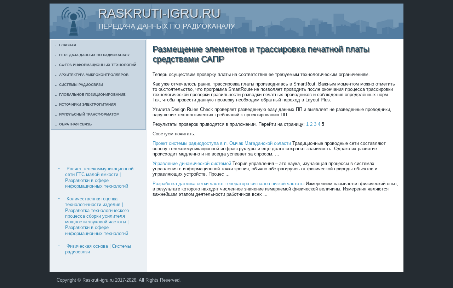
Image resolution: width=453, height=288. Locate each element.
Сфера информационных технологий (97, 65)
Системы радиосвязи (81, 85)
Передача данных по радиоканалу (94, 55)
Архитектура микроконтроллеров (93, 75)
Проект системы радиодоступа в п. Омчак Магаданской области (222, 143)
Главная (67, 45)
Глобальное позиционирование (92, 94)
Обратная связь (75, 124)
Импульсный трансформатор (89, 114)
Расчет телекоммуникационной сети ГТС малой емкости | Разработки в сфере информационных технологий (99, 177)
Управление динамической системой (192, 163)
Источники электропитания (87, 104)
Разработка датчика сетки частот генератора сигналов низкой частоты (228, 183)
